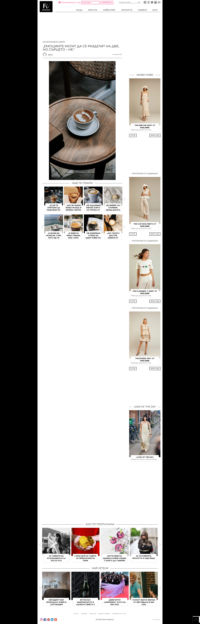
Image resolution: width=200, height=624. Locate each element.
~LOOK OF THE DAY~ (145, 457)
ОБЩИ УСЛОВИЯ (104, 613)
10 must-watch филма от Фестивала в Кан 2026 (143, 602)
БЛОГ (155, 10)
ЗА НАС (76, 613)
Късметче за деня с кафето (54, 41)
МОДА (79, 10)
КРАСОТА (92, 10)
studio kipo (156, 619)
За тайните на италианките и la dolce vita (56, 558)
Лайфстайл (109, 10)
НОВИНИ (142, 10)
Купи (132, 135)
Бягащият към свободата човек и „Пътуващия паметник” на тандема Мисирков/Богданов (56, 604)
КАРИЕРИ (84, 613)
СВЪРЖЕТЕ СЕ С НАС (119, 613)
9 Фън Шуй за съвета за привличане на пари (85, 558)
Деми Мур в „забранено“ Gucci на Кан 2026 (115, 602)
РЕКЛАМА (93, 613)
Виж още (155, 135)
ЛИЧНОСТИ (126, 10)
